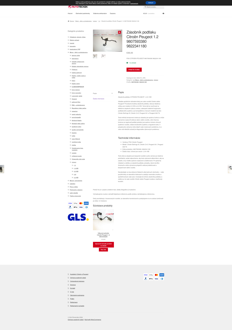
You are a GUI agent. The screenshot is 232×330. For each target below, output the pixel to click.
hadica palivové (77, 73)
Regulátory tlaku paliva (79, 108)
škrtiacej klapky (77, 120)
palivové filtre (76, 102)
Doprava (112, 13)
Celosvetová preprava (77, 281)
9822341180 (143, 82)
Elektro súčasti (74, 40)
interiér (72, 43)
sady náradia (74, 193)
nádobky (72, 184)
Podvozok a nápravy (76, 190)
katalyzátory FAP (75, 49)
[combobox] (153, 7)
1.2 (99, 21)
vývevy (95, 21)
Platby (72, 299)
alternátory (75, 58)
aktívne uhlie (76, 55)
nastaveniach (134, 3)
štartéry (74, 133)
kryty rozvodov (76, 93)
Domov (72, 21)
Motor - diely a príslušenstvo (83, 21)
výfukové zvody (77, 156)
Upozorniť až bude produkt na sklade (103, 245)
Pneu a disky (74, 187)
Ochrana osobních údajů (78, 278)
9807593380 (135, 82)
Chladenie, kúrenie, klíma (77, 37)
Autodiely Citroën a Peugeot (79, 274)
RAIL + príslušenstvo (78, 105)
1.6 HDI (76, 168)
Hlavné (70, 13)
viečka (74, 145)
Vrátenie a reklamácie (100, 13)
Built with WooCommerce (93, 320)
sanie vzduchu (76, 114)
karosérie (73, 46)
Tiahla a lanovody (75, 196)
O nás (72, 292)
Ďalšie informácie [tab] (98, 99)
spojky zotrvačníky (78, 130)
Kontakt (72, 288)
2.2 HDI (76, 177)
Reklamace (73, 302)
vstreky (74, 153)
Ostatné (74, 99)
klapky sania (76, 83)
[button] (119, 32)
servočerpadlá (76, 117)
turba (73, 136)
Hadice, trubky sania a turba (79, 76)
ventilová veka (76, 142)
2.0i (75, 174)
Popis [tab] (95, 93)
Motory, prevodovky (76, 181)
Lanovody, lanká (77, 96)
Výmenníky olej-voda (78, 159)
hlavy (73, 81)
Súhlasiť (150, 3)
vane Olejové (76, 139)
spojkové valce (76, 127)
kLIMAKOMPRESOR (78, 87)
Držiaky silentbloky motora (80, 66)
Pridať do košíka (134, 70)
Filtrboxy (74, 69)
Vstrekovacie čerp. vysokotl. (77, 149)
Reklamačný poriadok (77, 306)
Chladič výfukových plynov (78, 62)
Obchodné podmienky (83, 13)
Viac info (103, 249)
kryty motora (76, 90)
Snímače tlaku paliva (78, 123)
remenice (74, 111)
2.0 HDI (76, 171)
